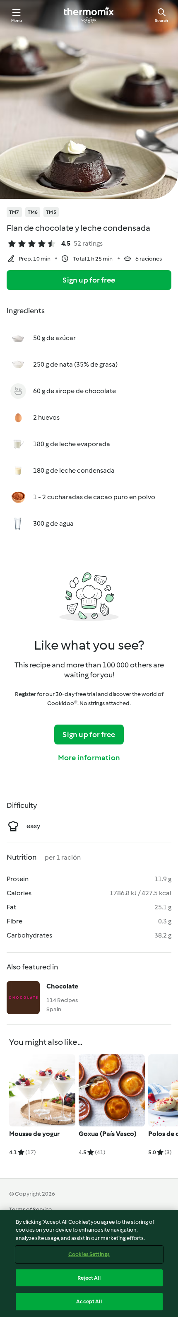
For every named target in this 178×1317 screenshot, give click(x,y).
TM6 (33, 212)
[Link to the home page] (89, 15)
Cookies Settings (89, 1254)
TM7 (14, 212)
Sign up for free (89, 280)
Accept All (88, 1301)
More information (89, 757)
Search (161, 20)
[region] (89, 1263)
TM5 (51, 212)
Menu (16, 20)
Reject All (88, 1278)
